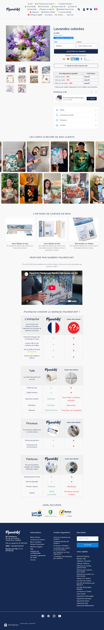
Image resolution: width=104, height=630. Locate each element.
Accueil (33, 560)
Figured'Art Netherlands (85, 605)
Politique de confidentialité (35, 552)
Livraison (63, 125)
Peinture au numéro (84, 578)
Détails (62, 110)
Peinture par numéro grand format (84, 566)
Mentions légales (36, 547)
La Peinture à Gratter (84, 591)
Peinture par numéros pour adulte (84, 571)
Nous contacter (35, 542)
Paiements (63, 120)
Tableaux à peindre (84, 561)
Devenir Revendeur (37, 544)
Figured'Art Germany (84, 598)
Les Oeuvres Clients (84, 581)
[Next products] (96, 92)
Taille (55, 42)
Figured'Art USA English (85, 596)
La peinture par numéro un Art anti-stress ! (62, 549)
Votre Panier (81, 594)
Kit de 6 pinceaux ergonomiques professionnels (74, 98)
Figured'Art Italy (82, 603)
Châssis (79, 42)
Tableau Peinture (83, 563)
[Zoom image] (28, 43)
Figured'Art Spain (83, 601)
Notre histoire (35, 537)
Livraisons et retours (37, 539)
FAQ (31, 549)
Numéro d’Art (81, 559)
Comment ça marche (67, 115)
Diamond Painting (83, 556)
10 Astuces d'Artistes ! (61, 546)
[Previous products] (91, 92)
